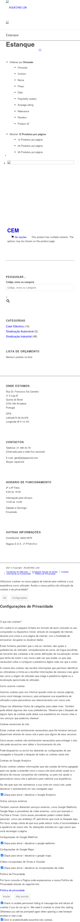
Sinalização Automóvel (20, 331)
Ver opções (20, 237)
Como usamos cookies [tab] (12, 686)
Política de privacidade (12, 890)
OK (4, 597)
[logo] (33, 7)
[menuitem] (17, 572)
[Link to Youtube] (65, 567)
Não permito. (22, 896)
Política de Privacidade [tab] (12, 874)
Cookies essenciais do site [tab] (14, 724)
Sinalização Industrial (19, 336)
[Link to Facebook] (49, 567)
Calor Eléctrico (15, 326)
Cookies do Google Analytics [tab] (15, 760)
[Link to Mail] (71, 567)
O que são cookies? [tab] (11, 621)
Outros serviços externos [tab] (13, 801)
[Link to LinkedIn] (60, 567)
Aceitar (6, 896)
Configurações (19, 597)
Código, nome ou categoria (20, 282)
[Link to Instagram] (54, 567)
